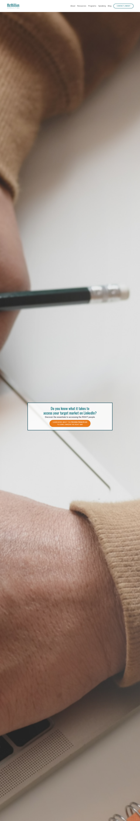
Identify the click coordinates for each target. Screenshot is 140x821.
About (72, 6)
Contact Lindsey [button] (123, 6)
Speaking (102, 6)
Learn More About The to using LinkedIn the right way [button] (70, 423)
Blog (109, 6)
